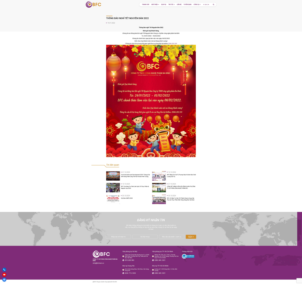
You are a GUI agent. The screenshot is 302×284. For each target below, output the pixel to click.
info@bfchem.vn (98, 263)
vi (203, 4)
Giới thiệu (154, 4)
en (206, 4)
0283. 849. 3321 (160, 260)
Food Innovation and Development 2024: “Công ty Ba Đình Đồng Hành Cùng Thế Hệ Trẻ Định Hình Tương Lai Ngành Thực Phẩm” (135, 175)
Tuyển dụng (187, 4)
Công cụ (196, 4)
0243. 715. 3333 (130, 273)
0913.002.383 (129, 260)
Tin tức (170, 4)
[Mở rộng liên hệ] (4, 270)
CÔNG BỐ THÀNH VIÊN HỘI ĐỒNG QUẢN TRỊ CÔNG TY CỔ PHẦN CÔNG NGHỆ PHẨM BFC (181, 187)
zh (208, 4)
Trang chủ (145, 4)
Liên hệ (179, 4)
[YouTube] (4, 275)
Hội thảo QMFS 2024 (127, 198)
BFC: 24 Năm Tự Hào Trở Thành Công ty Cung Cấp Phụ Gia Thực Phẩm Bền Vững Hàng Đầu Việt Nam (180, 199)
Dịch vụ (163, 4)
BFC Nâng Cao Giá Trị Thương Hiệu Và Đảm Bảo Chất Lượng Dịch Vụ (181, 175)
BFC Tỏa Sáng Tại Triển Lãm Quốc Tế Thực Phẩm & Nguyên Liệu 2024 (135, 187)
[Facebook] (4, 280)
